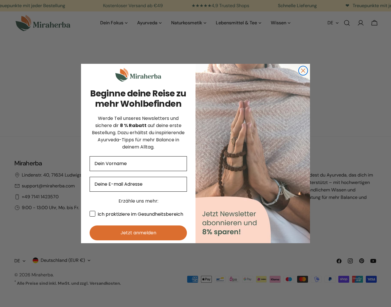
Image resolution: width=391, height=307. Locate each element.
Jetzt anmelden (138, 232)
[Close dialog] (303, 70)
